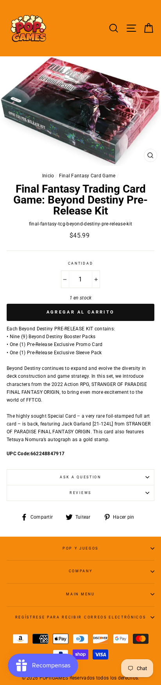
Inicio (48, 175)
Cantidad (80, 263)
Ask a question (80, 477)
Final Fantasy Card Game (87, 175)
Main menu (80, 594)
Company (81, 571)
